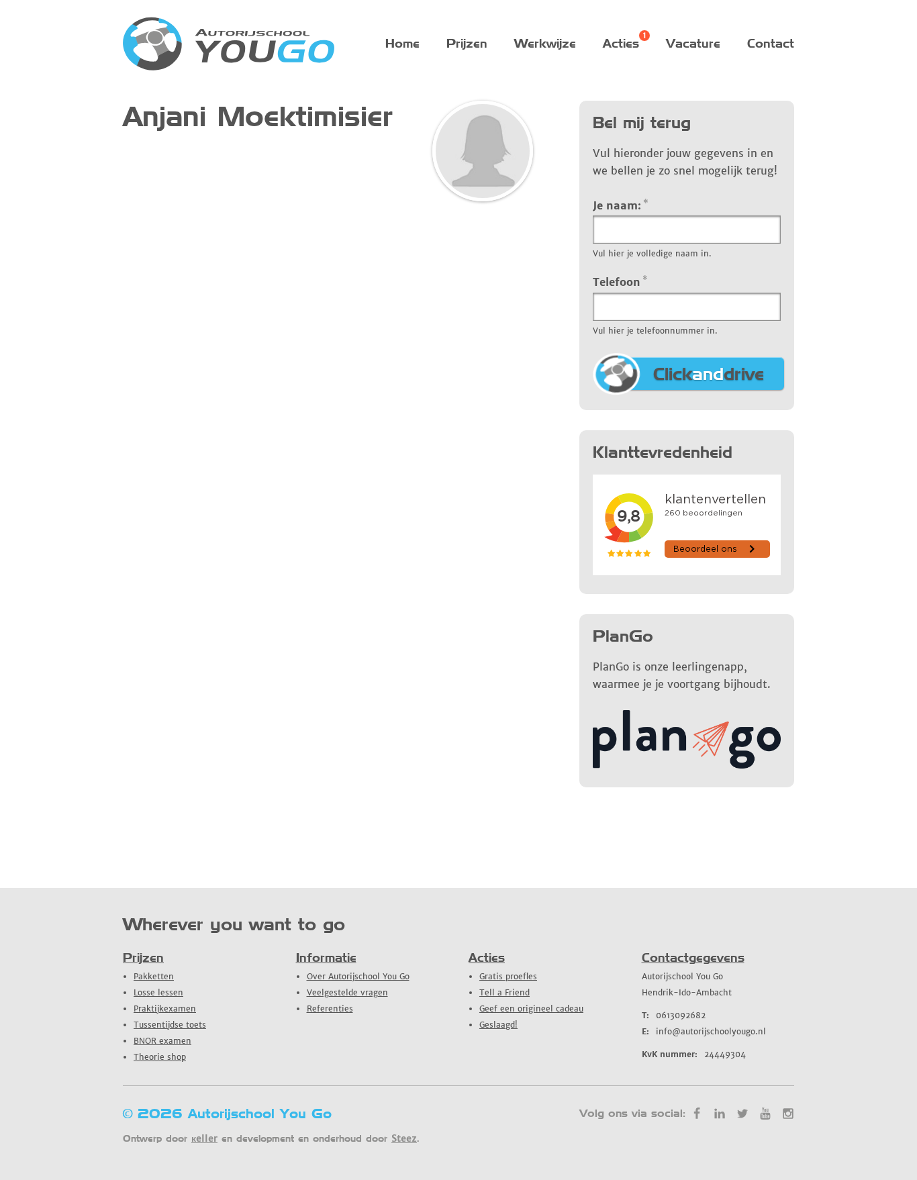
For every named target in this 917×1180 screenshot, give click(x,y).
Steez (404, 1138)
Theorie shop (160, 1057)
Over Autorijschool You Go (358, 976)
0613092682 (674, 1015)
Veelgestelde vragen (347, 992)
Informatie (326, 957)
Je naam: (620, 204)
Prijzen (466, 43)
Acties (621, 43)
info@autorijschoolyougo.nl (704, 1031)
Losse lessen (158, 992)
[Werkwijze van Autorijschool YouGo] (687, 764)
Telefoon (620, 281)
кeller (204, 1138)
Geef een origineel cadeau (531, 1008)
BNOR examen (162, 1041)
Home (402, 43)
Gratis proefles (508, 976)
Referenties (330, 1008)
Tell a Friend (504, 992)
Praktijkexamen (165, 1008)
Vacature (693, 43)
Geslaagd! (498, 1025)
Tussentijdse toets (170, 1025)
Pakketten (154, 976)
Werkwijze (545, 43)
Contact (770, 43)
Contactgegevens (693, 957)
